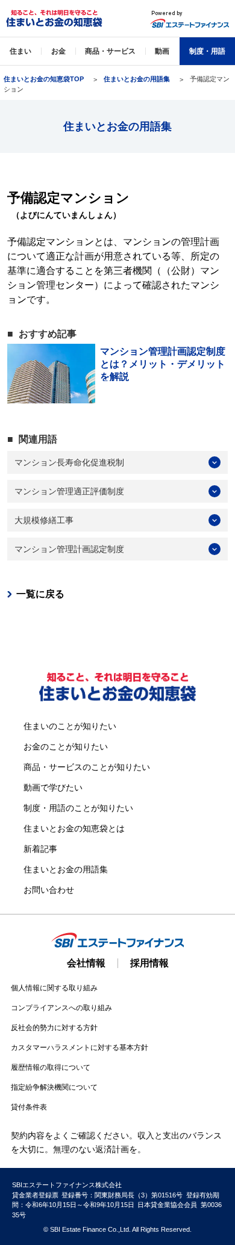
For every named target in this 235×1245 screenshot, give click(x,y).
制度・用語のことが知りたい (78, 808)
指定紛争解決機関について (54, 1087)
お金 (58, 51)
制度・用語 (207, 51)
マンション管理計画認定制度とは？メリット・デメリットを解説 (162, 364)
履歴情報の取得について (50, 1067)
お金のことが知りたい (66, 746)
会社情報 (86, 963)
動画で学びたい (53, 787)
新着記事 (40, 849)
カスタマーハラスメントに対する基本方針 (79, 1047)
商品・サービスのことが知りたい (87, 767)
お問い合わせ (49, 890)
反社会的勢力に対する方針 (54, 1027)
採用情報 (149, 963)
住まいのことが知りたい (70, 726)
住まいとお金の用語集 (137, 78)
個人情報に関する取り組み (54, 988)
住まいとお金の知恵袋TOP (44, 78)
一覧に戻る (40, 594)
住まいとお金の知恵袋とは (74, 828)
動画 (162, 51)
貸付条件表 (29, 1107)
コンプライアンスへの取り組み (61, 1008)
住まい (20, 51)
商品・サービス (110, 51)
